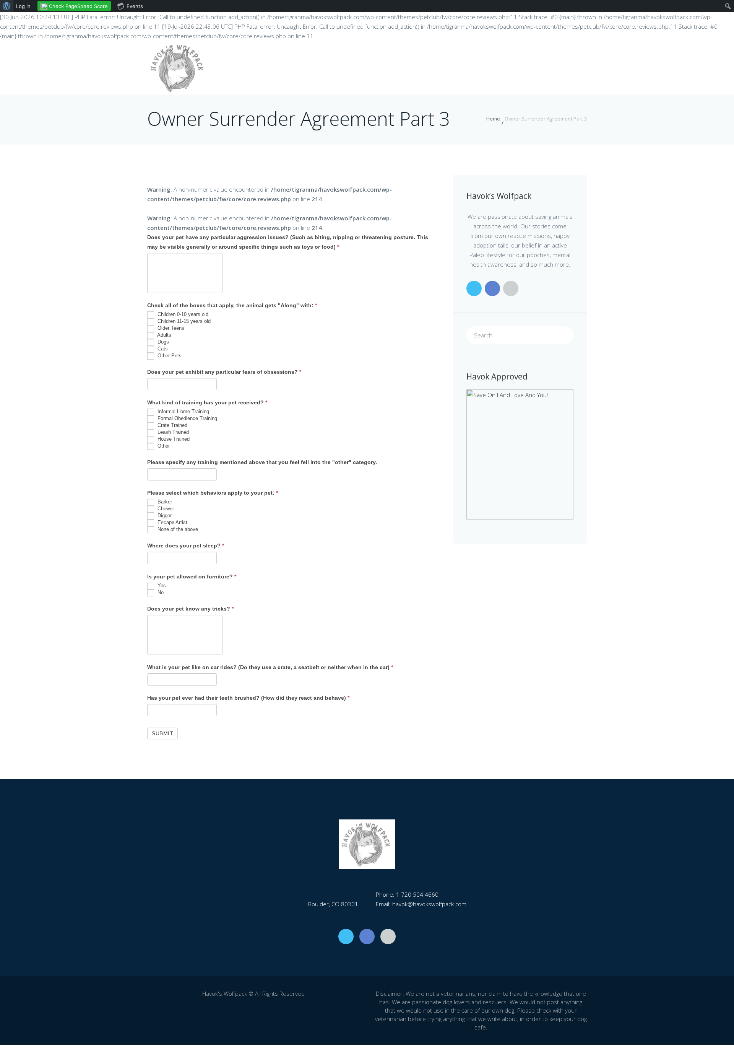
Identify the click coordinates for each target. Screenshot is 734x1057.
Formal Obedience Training (186, 419)
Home (493, 119)
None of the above (177, 530)
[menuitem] (6, 6)
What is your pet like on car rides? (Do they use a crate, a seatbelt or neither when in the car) (270, 667)
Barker (164, 502)
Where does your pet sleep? (185, 545)
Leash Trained (172, 432)
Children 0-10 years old (182, 314)
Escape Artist (171, 523)
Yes (161, 585)
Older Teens (170, 328)
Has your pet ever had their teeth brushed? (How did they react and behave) (248, 698)
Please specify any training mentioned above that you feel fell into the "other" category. (262, 462)
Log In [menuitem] (23, 6)
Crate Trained (171, 425)
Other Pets (169, 355)
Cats (162, 349)
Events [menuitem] (135, 6)
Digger (164, 516)
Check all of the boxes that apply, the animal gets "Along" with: (232, 305)
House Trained (173, 439)
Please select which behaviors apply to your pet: (212, 493)
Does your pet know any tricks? (190, 609)
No (160, 592)
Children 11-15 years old (183, 321)
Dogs (162, 342)
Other (163, 446)
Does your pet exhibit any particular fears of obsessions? (224, 372)
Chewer (165, 509)
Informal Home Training (182, 412)
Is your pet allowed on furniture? (191, 576)
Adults (163, 335)
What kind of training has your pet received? (207, 402)
